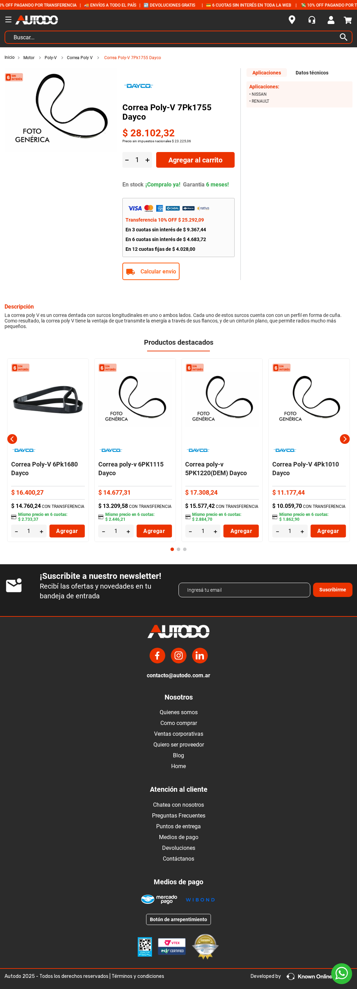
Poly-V (51, 57)
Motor (29, 57)
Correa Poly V (80, 57)
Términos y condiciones (138, 976)
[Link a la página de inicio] (10, 58)
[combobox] (178, 39)
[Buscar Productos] (345, 37)
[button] (178, 271)
